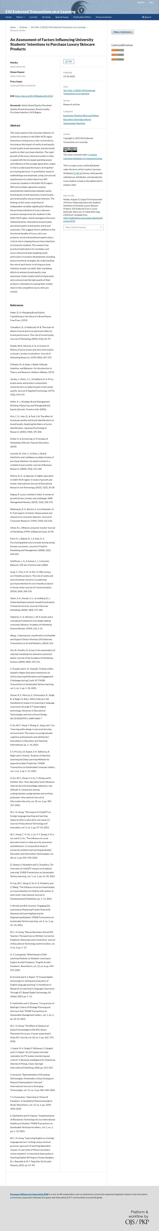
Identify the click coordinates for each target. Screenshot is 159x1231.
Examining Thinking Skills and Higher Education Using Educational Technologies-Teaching (81, 119)
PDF (70, 61)
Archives (46, 17)
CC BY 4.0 (78, 173)
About (19, 17)
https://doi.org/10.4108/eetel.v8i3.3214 (34, 96)
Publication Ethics (82, 17)
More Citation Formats (76, 227)
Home (8, 17)
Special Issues (61, 17)
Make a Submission (123, 32)
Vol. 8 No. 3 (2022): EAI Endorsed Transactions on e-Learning (58, 27)
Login (151, 2)
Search (147, 17)
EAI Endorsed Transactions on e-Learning (41, 11)
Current (33, 17)
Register (141, 2)
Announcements (103, 17)
